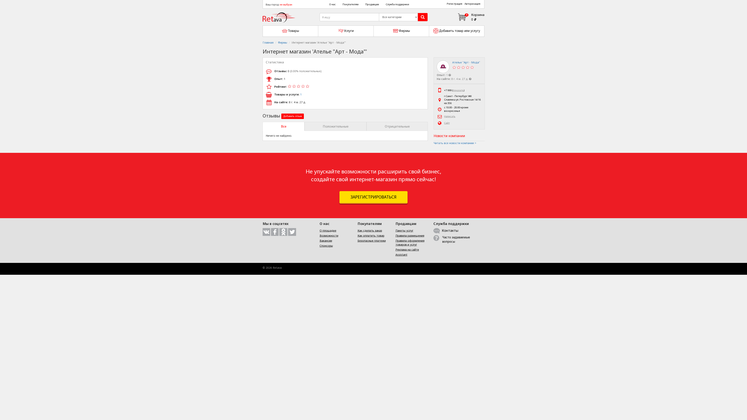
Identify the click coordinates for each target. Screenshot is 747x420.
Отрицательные (397, 126)
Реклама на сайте (407, 249)
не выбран (286, 4)
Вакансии (326, 240)
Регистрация (454, 3)
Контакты (450, 230)
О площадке (328, 230)
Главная (268, 42)
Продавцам (372, 4)
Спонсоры (326, 246)
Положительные (335, 126)
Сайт (447, 123)
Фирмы (282, 42)
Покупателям (351, 4)
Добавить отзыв (292, 116)
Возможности (329, 235)
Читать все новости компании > (455, 143)
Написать (449, 116)
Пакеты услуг (404, 230)
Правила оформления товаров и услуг (409, 242)
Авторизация (472, 3)
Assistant (401, 254)
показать (458, 90)
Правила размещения (409, 235)
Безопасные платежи (372, 240)
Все (283, 126)
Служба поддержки (397, 4)
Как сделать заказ (370, 230)
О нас (332, 4)
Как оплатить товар (371, 235)
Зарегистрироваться (373, 197)
